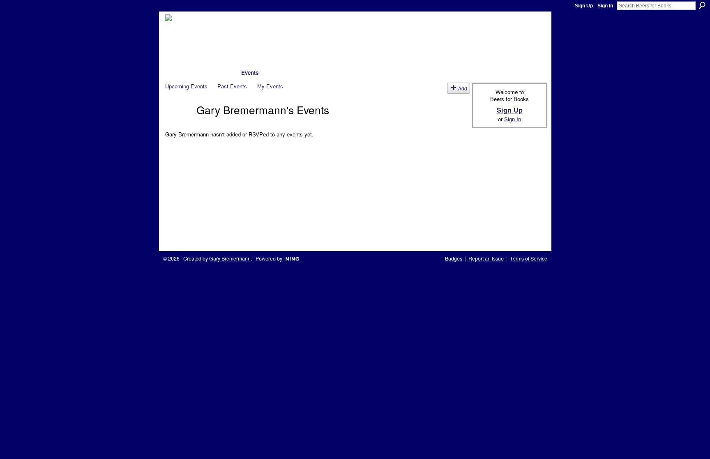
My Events (270, 86)
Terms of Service (528, 258)
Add (462, 88)
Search (702, 5)
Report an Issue (486, 258)
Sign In (605, 6)
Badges (453, 258)
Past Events (232, 86)
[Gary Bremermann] (178, 123)
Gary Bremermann (230, 258)
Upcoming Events (186, 86)
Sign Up (584, 6)
